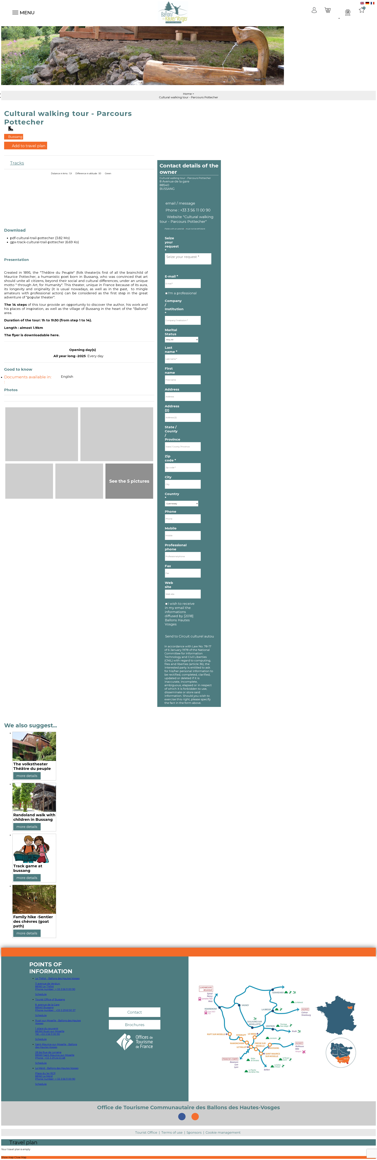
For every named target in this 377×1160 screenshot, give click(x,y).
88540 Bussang (44, 1007)
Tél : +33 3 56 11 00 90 (47, 1034)
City (168, 477)
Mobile (171, 528)
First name (170, 370)
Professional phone (172, 547)
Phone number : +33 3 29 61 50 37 (55, 1010)
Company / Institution (172, 307)
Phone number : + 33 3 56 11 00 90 (55, 989)
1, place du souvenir (46, 1028)
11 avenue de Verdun (47, 983)
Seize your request (172, 244)
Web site (169, 585)
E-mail (171, 276)
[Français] (372, 3)
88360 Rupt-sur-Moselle (49, 1031)
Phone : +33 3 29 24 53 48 (50, 1058)
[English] (362, 3)
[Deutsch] (367, 3)
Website (186, 219)
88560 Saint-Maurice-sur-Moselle (54, 1055)
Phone (170, 511)
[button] (328, 12)
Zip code (170, 458)
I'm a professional (182, 293)
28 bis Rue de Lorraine (48, 1052)
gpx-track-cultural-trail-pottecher (44, 242)
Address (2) (172, 408)
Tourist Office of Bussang (50, 999)
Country (172, 496)
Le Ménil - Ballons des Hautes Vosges (56, 1068)
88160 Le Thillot (44, 986)
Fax (168, 566)
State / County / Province (172, 433)
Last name (171, 350)
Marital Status (171, 332)
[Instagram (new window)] (195, 1116)
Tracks (17, 163)
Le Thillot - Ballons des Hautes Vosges (57, 978)
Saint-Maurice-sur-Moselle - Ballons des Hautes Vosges (56, 1046)
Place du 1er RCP (45, 1073)
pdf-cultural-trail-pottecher (40, 238)
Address (172, 389)
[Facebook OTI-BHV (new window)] (182, 1116)
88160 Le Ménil (44, 1076)
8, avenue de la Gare (47, 1004)
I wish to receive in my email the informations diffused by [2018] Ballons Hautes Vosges (180, 614)
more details (26, 776)
